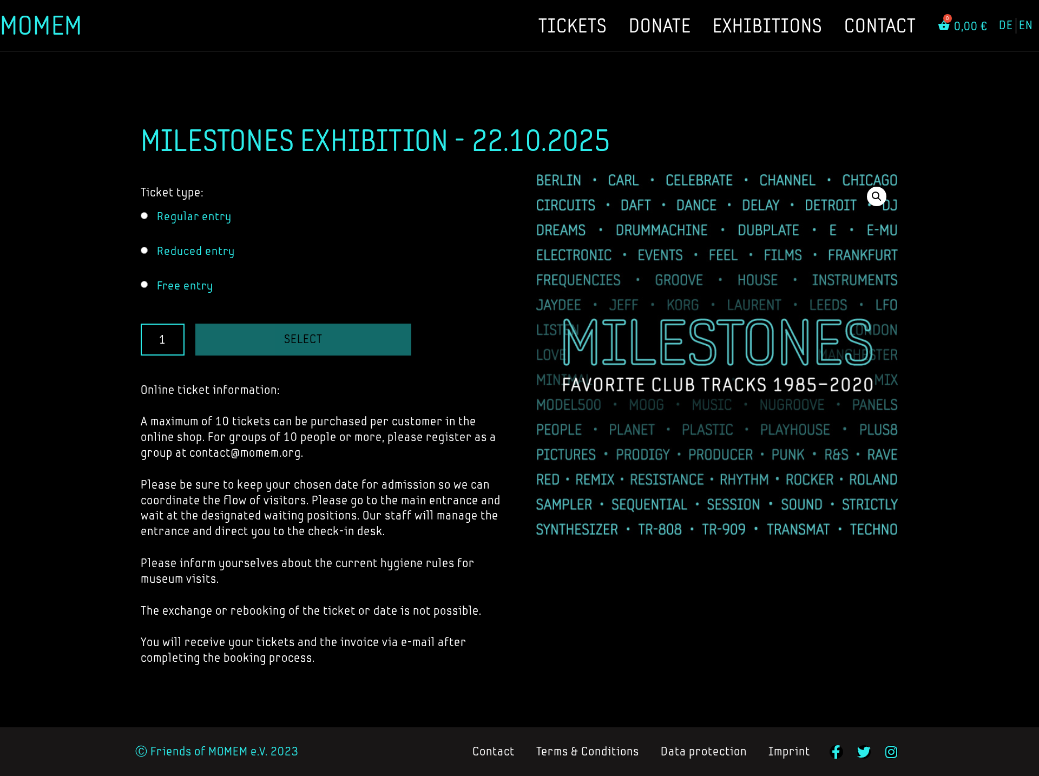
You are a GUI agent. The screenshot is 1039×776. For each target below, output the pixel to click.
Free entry (185, 285)
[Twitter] (864, 752)
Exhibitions (768, 25)
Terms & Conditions (587, 751)
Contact (880, 25)
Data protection (704, 751)
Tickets (572, 25)
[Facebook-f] (836, 752)
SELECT (303, 339)
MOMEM (41, 25)
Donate (660, 25)
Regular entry (194, 216)
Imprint (789, 751)
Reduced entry (196, 251)
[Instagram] (891, 752)
